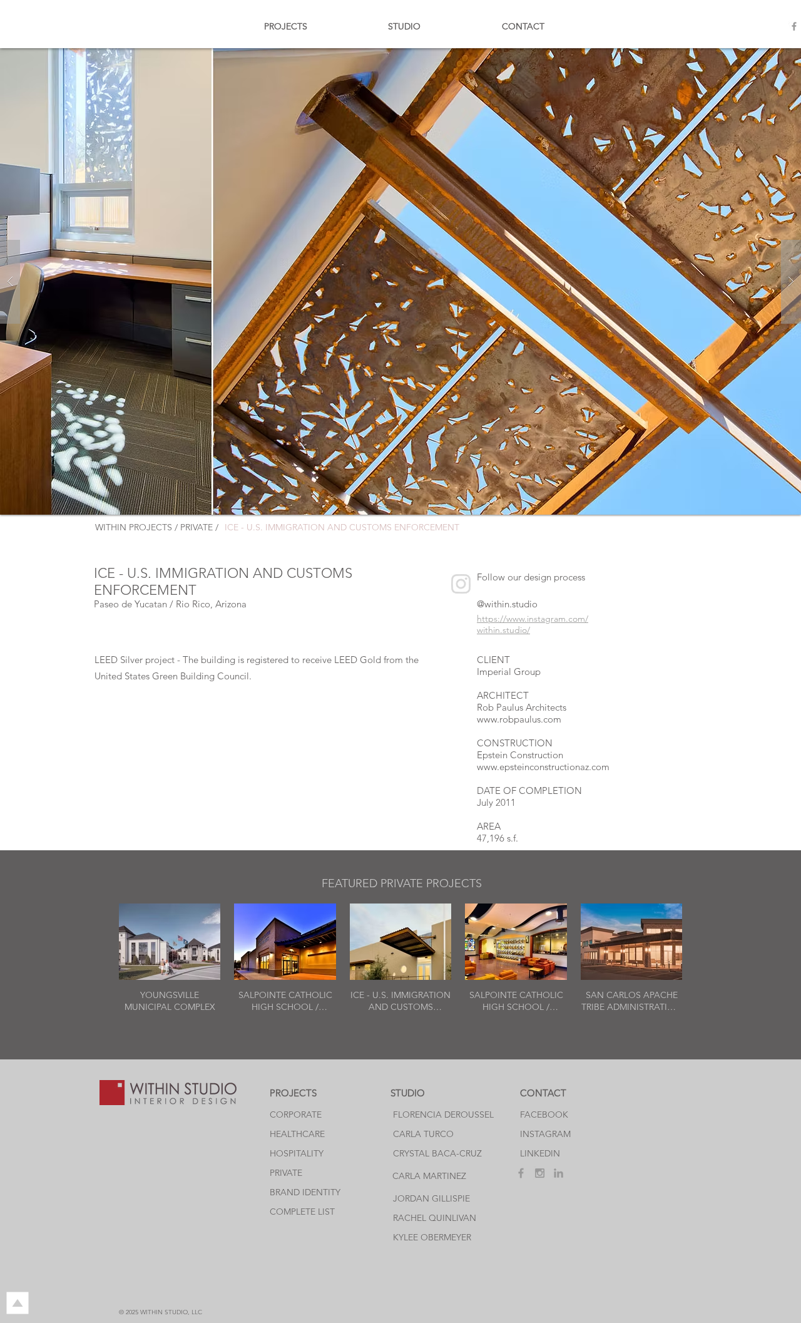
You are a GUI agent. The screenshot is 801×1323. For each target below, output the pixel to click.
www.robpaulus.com (519, 719)
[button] (400, 281)
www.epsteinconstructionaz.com (543, 767)
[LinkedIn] (558, 1173)
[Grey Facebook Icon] (794, 26)
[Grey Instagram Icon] (539, 1173)
